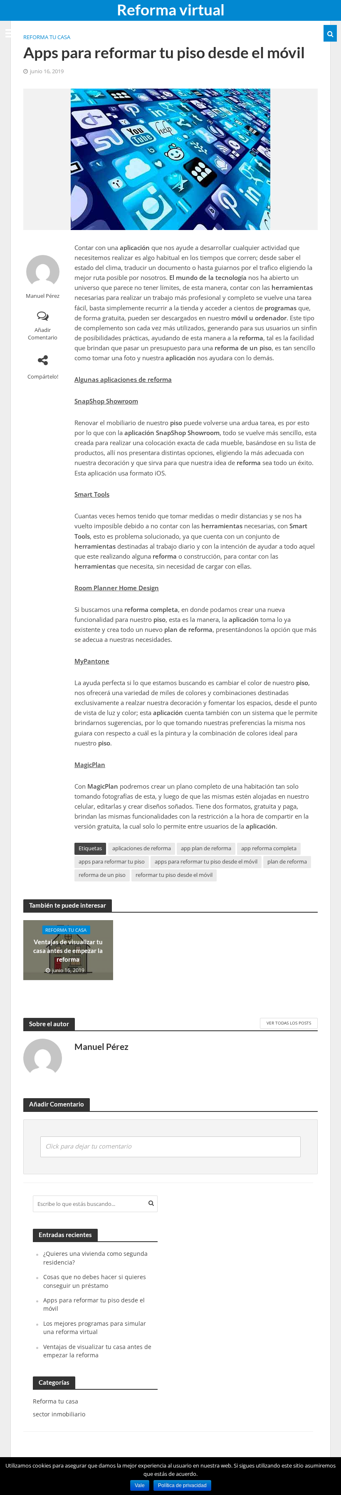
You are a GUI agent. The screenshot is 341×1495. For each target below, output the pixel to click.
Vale (140, 1485)
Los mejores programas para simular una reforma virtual (94, 1327)
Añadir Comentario (42, 334)
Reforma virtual (171, 9)
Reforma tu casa (46, 37)
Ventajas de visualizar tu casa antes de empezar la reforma (68, 950)
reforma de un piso (102, 875)
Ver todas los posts (289, 1023)
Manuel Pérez (42, 295)
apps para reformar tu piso (112, 861)
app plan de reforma (206, 848)
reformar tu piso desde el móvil (174, 875)
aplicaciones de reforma (141, 848)
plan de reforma (287, 861)
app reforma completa (269, 848)
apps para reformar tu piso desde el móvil (206, 861)
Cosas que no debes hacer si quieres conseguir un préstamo (94, 1281)
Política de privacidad (182, 1485)
